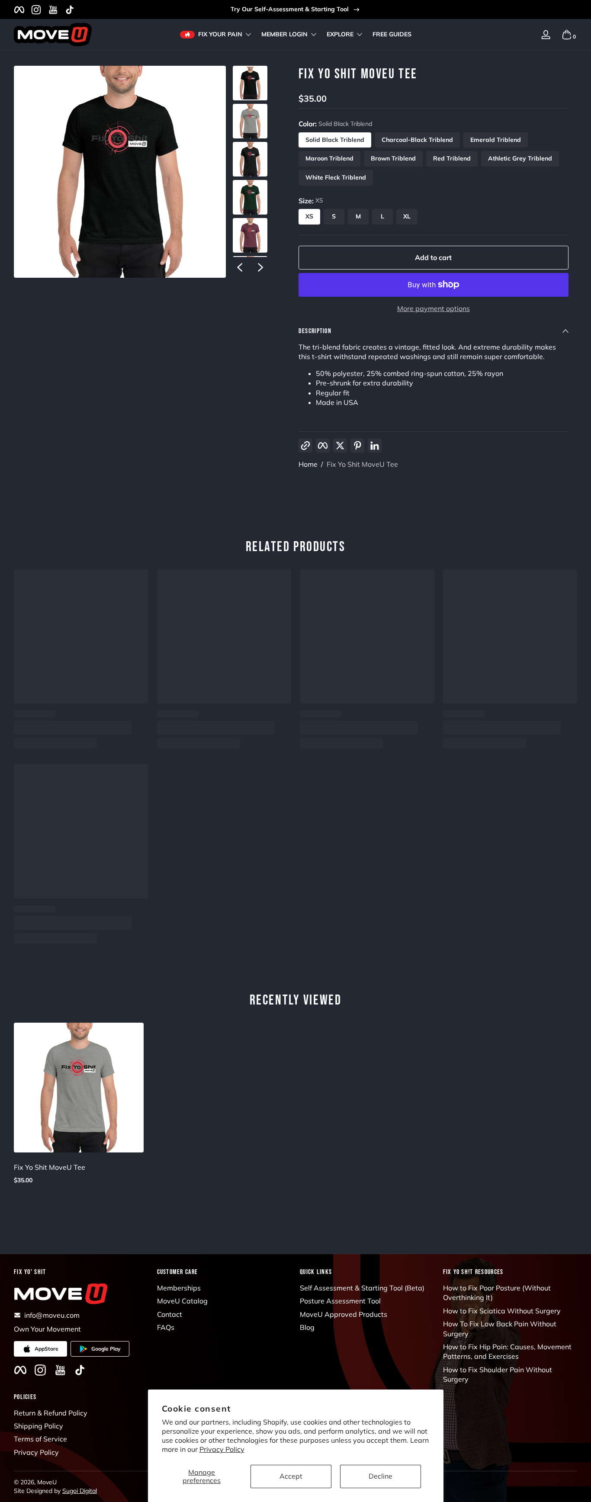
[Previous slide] (239, 267)
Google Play (106, 1348)
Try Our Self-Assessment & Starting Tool (290, 9)
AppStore (46, 1348)
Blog (307, 1327)
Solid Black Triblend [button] (334, 140)
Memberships (179, 1288)
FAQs (165, 1327)
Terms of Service (40, 1439)
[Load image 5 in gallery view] (250, 235)
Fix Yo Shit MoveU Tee (362, 464)
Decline (380, 1476)
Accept (290, 1476)
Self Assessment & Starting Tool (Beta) (362, 1288)
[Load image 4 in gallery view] (250, 197)
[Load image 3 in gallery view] (250, 159)
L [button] (382, 216)
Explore (340, 34)
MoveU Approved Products (343, 1314)
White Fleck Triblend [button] (335, 177)
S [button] (334, 216)
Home (308, 464)
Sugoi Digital (79, 1491)
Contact (169, 1314)
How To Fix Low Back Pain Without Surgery (499, 1328)
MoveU (47, 1482)
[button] (525, 34)
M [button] (358, 216)
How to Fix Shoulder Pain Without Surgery (497, 1374)
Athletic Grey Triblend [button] (520, 158)
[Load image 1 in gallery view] (250, 83)
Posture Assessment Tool (340, 1301)
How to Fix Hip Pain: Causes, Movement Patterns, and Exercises (507, 1351)
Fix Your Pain (220, 34)
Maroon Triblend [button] (329, 158)
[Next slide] (260, 267)
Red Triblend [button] (452, 158)
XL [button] (407, 216)
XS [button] (309, 216)
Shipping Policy (38, 1426)
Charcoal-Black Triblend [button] (417, 140)
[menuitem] (224, 1288)
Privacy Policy (221, 1449)
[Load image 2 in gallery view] (250, 121)
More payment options (433, 308)
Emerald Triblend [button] (495, 140)
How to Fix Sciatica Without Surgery (502, 1310)
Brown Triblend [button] (393, 158)
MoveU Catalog (182, 1301)
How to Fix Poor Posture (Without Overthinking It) (497, 1293)
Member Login (284, 34)
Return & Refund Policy (50, 1413)
